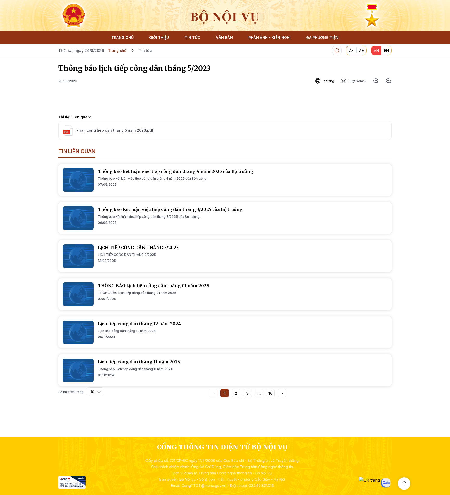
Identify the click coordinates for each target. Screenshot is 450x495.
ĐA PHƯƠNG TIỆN (322, 37)
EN (386, 50)
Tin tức (145, 50)
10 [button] (270, 393)
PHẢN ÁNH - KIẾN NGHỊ (269, 37)
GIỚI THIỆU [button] (159, 37)
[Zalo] (386, 483)
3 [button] (247, 393)
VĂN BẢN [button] (224, 37)
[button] (282, 393)
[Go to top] (404, 483)
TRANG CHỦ (122, 37)
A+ (361, 50)
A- (351, 50)
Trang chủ (117, 50)
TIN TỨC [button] (192, 37)
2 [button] (236, 393)
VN (376, 50)
